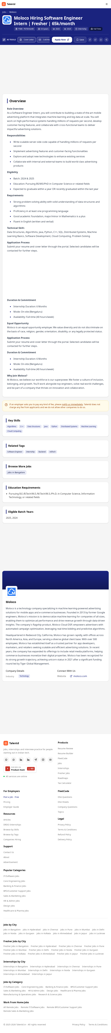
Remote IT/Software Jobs (33, 1007)
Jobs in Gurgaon (26, 933)
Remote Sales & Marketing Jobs (18, 1011)
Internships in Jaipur (42, 974)
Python (54, 426)
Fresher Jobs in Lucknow (92, 953)
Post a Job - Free (11, 797)
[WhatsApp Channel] (13, 760)
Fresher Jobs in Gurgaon (86, 950)
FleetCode (62, 758)
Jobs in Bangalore (16, 472)
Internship (82, 29)
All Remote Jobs (10, 1007)
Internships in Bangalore (15, 966)
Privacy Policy (64, 824)
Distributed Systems (69, 426)
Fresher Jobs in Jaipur (67, 953)
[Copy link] (106, 39)
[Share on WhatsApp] (101, 39)
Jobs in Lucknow (97, 933)
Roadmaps (63, 778)
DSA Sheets (63, 802)
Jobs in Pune (66, 929)
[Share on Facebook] (90, 39)
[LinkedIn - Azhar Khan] (21, 760)
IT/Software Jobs (11, 876)
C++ (21, 426)
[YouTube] (50, 760)
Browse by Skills (11, 829)
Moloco (12, 12)
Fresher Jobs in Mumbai (15, 950)
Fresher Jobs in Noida (61, 950)
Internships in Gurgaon (83, 970)
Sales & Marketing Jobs (14, 895)
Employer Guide (11, 806)
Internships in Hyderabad (42, 966)
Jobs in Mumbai (82, 929)
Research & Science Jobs (50, 994)
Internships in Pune (91, 966)
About (6, 857)
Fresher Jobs (64, 773)
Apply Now (60, 39)
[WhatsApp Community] (6, 760)
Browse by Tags (10, 834)
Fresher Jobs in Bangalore (15, 946)
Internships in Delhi (38, 970)
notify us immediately (72, 404)
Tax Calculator (64, 783)
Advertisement (10, 862)
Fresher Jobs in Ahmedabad (41, 953)
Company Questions (67, 806)
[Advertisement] (55, 70)
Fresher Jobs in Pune (94, 946)
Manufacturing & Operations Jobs (19, 994)
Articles (7, 819)
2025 (58, 29)
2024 (69, 29)
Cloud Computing (14, 431)
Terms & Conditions (67, 829)
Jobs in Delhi (98, 929)
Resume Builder (65, 753)
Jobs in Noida (9, 933)
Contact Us (8, 852)
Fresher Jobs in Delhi (39, 950)
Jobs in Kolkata (44, 933)
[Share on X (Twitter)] (95, 39)
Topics (61, 811)
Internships (63, 768)
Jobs (4, 12)
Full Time (97, 29)
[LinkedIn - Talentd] (28, 760)
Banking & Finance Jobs (14, 886)
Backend (42, 452)
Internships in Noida (60, 970)
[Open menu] (106, 4)
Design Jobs (9, 905)
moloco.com (80, 676)
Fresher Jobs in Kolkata (14, 953)
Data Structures (33, 426)
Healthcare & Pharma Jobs (16, 910)
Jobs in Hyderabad (32, 929)
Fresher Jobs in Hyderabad (44, 946)
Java (46, 426)
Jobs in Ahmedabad (62, 933)
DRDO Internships (12, 824)
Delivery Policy (65, 839)
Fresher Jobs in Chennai (70, 946)
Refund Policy (64, 834)
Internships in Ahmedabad (16, 974)
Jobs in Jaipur (80, 933)
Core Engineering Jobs (14, 881)
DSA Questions (65, 797)
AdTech (53, 452)
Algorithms (11, 426)
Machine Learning (88, 426)
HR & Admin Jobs (11, 900)
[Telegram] (35, 760)
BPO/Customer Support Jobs (17, 891)
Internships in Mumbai (14, 970)
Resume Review (65, 748)
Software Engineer (14, 452)
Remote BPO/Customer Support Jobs (64, 1007)
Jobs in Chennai (50, 929)
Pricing (6, 802)
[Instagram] (43, 760)
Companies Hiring (12, 839)
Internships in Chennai (68, 966)
